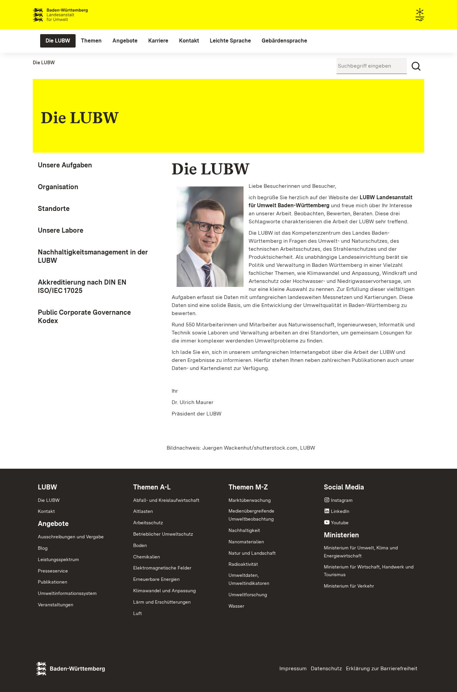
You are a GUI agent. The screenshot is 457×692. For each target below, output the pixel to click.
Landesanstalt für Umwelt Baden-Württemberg (72, 14)
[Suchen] (416, 66)
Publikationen (52, 582)
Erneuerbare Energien (156, 579)
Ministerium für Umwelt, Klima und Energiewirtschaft (361, 551)
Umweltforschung (248, 594)
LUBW (47, 487)
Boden (140, 545)
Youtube (340, 522)
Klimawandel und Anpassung (164, 590)
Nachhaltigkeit (244, 530)
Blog (43, 548)
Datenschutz (326, 668)
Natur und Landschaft (252, 553)
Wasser (236, 606)
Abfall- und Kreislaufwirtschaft (166, 500)
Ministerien (341, 535)
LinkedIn (340, 511)
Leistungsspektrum (58, 559)
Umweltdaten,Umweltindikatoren (249, 579)
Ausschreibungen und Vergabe (71, 536)
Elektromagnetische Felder (162, 567)
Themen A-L (152, 487)
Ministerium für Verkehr (349, 586)
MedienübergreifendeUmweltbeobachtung (251, 515)
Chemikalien (146, 556)
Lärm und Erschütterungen (162, 602)
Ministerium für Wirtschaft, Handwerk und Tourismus (369, 571)
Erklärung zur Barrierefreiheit (382, 668)
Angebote (53, 524)
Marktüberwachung (250, 500)
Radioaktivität (243, 564)
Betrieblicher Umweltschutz (163, 534)
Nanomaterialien (246, 541)
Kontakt (46, 511)
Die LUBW (49, 500)
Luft (137, 613)
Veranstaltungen (55, 604)
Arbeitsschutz (148, 522)
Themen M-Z (248, 487)
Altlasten (143, 511)
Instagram (342, 500)
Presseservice (53, 570)
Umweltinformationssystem (67, 593)
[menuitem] (58, 41)
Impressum (293, 668)
